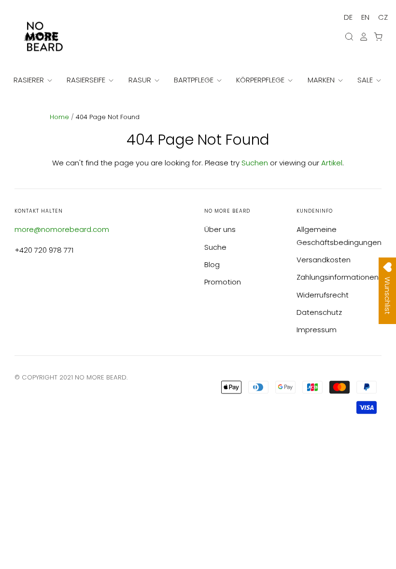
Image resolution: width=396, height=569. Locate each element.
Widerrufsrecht (323, 295)
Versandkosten (324, 260)
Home (60, 117)
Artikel (331, 163)
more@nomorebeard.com (61, 229)
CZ (383, 17)
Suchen (254, 163)
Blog (212, 264)
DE (348, 17)
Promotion (222, 282)
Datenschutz (319, 312)
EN (365, 17)
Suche (215, 247)
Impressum (317, 330)
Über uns (220, 229)
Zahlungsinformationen (338, 277)
